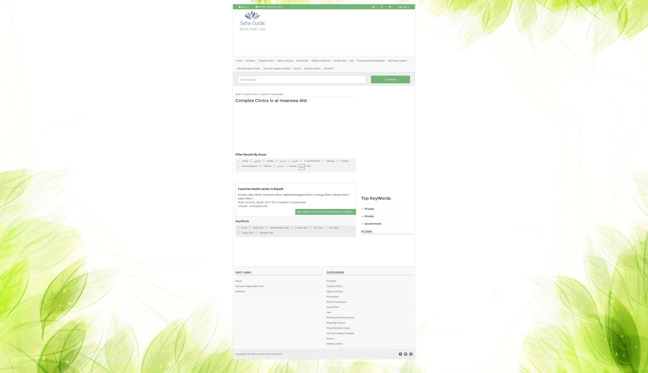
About (238, 280)
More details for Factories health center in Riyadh (324, 211)
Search (391, 79)
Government (372, 223)
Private (242, 194)
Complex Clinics (250, 94)
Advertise (328, 68)
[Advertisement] (343, 33)
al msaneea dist (276, 94)
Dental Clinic (340, 194)
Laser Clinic (245, 198)
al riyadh (264, 94)
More (308, 166)
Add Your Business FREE (269, 6)
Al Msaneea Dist (259, 206)
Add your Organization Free (249, 286)
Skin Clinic (255, 194)
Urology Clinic (322, 194)
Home (240, 60)
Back (302, 167)
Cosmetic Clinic (272, 194)
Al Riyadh (243, 206)
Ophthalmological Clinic (298, 194)
